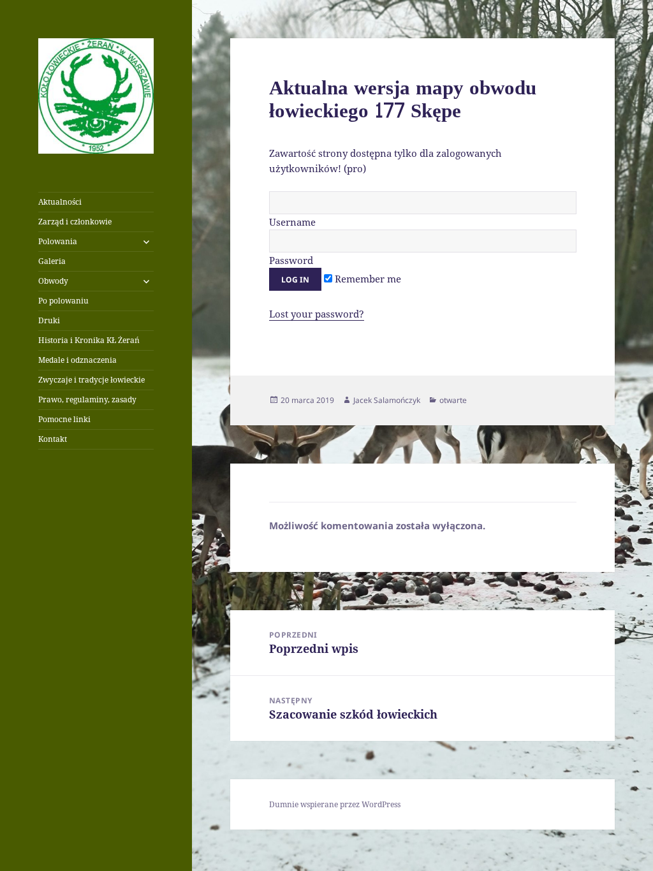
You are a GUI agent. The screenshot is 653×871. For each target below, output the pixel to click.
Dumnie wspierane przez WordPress (334, 804)
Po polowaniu (63, 300)
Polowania (57, 241)
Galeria (52, 261)
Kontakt (52, 439)
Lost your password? (316, 313)
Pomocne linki (64, 419)
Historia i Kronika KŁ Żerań (89, 340)
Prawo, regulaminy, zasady (87, 399)
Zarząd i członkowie (75, 221)
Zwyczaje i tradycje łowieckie (91, 379)
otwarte (453, 400)
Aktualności (60, 201)
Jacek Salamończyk (386, 400)
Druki (49, 320)
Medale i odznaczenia (77, 360)
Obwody (53, 280)
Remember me (366, 278)
